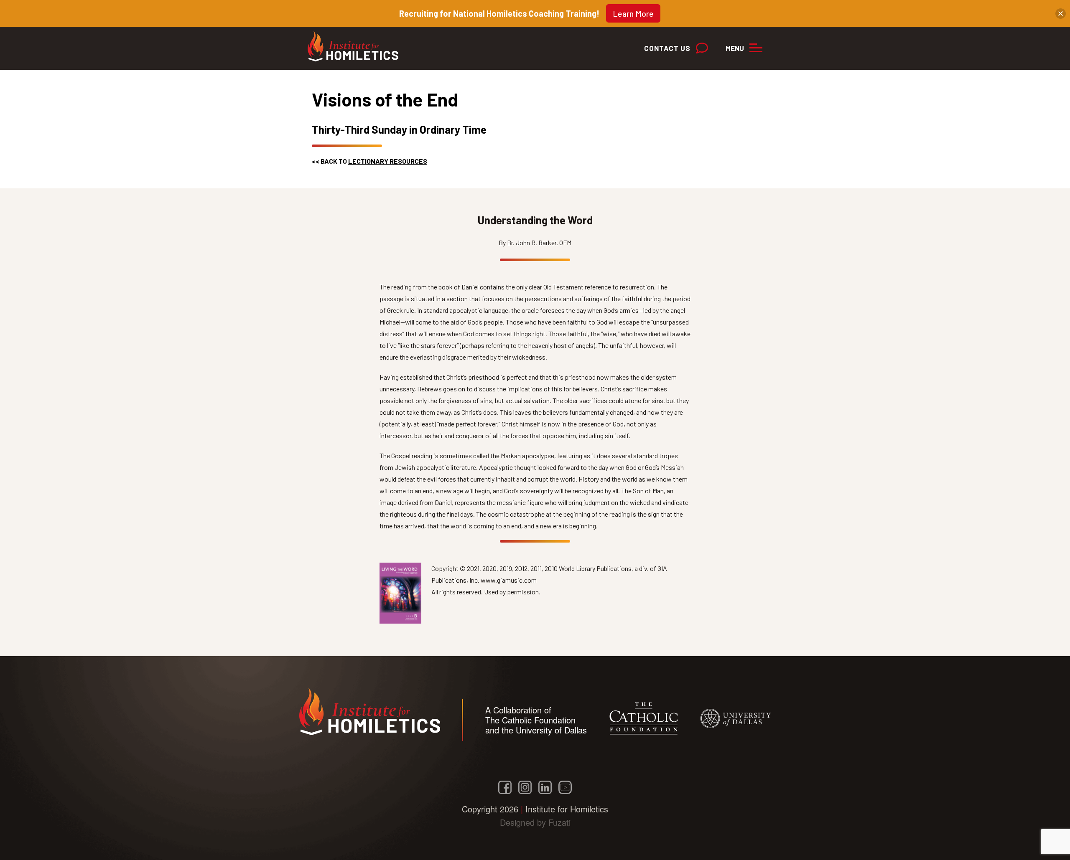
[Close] (1060, 13)
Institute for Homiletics (357, 46)
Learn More (633, 13)
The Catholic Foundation (530, 720)
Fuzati (559, 822)
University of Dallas (551, 730)
